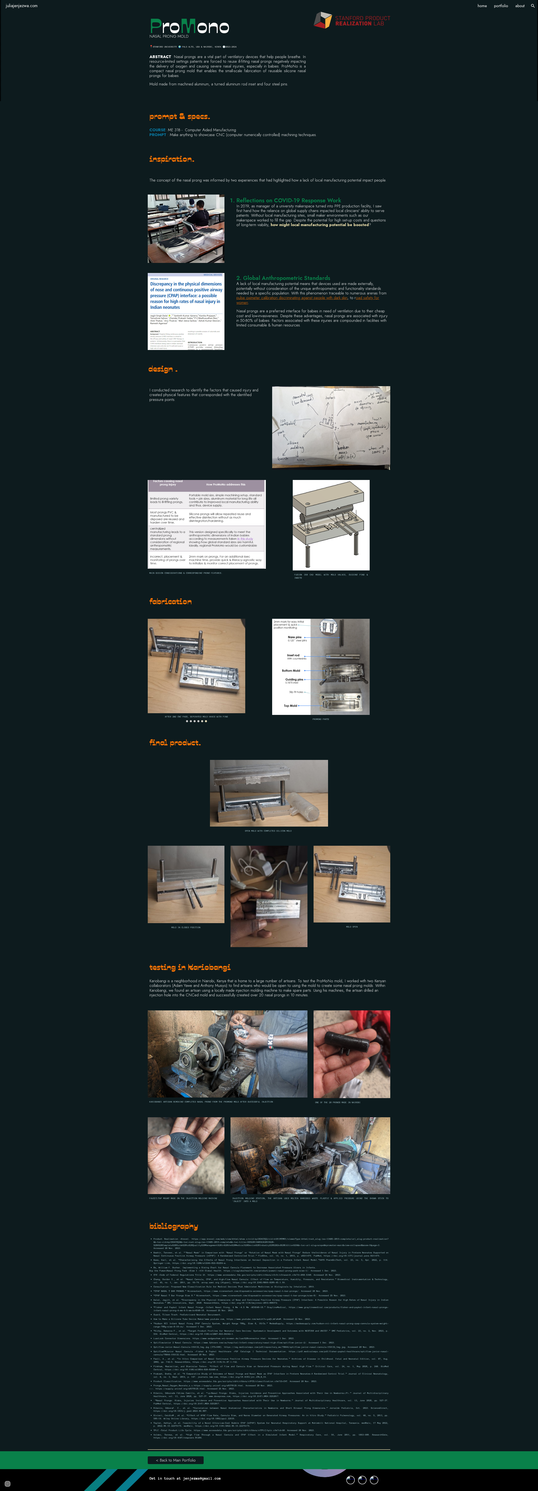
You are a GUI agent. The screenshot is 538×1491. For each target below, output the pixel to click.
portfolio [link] (501, 6)
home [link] (482, 6)
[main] (227, 27)
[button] (533, 6)
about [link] (520, 6)
